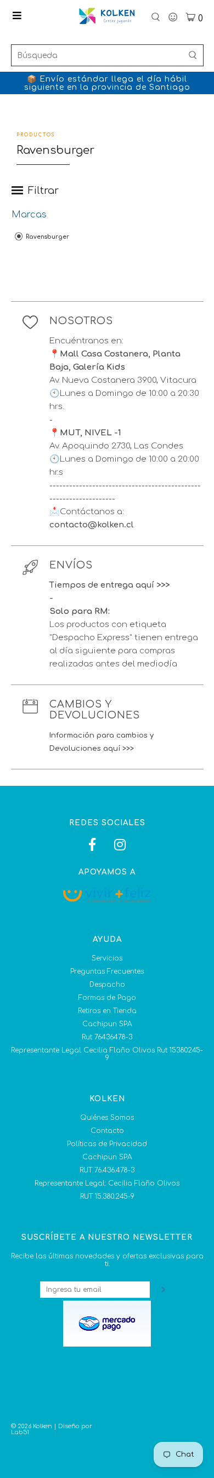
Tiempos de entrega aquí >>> (109, 585)
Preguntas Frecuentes (107, 971)
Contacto (107, 1131)
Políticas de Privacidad (107, 1144)
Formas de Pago (107, 998)
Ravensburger (46, 237)
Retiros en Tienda (107, 1011)
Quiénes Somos (107, 1118)
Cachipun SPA (107, 1024)
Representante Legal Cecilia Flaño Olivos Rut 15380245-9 (107, 1054)
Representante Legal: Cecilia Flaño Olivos (107, 1183)
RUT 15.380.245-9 (107, 1196)
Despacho (107, 984)
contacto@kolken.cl (91, 525)
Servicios (107, 958)
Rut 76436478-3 (107, 1037)
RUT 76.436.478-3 (107, 1170)
